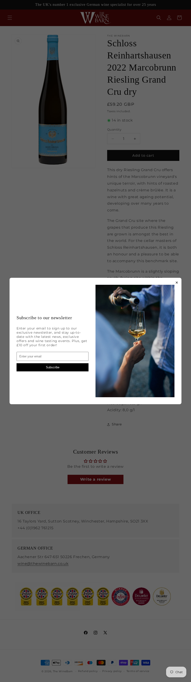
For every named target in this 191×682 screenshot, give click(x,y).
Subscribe (52, 367)
